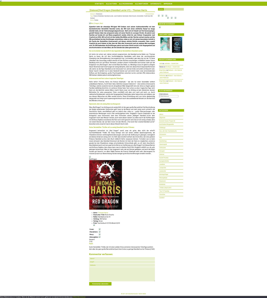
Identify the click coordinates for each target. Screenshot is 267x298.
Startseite (99, 4)
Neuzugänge (163, 177)
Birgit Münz (162, 70)
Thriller (96, 20)
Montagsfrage (163, 174)
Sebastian (162, 75)
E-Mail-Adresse (163, 94)
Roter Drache (132, 16)
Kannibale (125, 16)
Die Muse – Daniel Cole (172, 67)
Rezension (99, 14)
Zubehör (161, 197)
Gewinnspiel (163, 144)
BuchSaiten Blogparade (166, 124)
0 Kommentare (149, 14)
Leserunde (162, 171)
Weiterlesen (81, 297)
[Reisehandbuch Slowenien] (165, 51)
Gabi (160, 63)
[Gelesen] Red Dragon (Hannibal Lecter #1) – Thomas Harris (118, 10)
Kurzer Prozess (163, 157)
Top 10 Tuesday (164, 191)
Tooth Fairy (147, 16)
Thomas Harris (103, 213)
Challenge (162, 127)
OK (74, 297)
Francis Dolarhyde (99, 16)
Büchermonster (133, 294)
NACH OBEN (142, 294)
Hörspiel (161, 151)
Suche (161, 9)
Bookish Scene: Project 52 (167, 121)
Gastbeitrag (162, 141)
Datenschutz (155, 4)
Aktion (161, 114)
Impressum (168, 4)
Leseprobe (162, 167)
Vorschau (162, 194)
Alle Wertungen (141, 4)
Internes (161, 154)
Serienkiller (140, 16)
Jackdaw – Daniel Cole (171, 63)
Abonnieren (165, 101)
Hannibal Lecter (108, 16)
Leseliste (162, 164)
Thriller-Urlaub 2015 (165, 187)
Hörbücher (162, 147)
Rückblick (162, 184)
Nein (76, 297)
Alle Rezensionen (126, 4)
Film (160, 137)
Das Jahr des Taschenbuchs (168, 131)
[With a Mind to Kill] (177, 52)
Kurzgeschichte (164, 161)
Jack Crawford (118, 16)
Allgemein (162, 117)
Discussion (162, 134)
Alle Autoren (111, 4)
